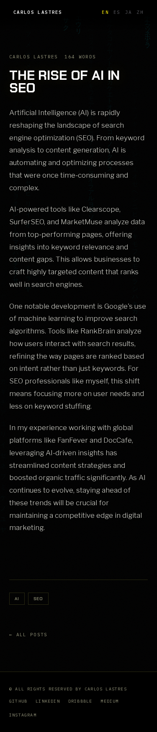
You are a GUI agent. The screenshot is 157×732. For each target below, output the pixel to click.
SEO (38, 598)
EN (105, 12)
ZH (140, 12)
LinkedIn (48, 701)
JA (128, 12)
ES (117, 12)
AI (17, 598)
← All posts (28, 635)
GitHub (18, 701)
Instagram (22, 715)
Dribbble (80, 701)
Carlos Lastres (37, 12)
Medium (109, 701)
